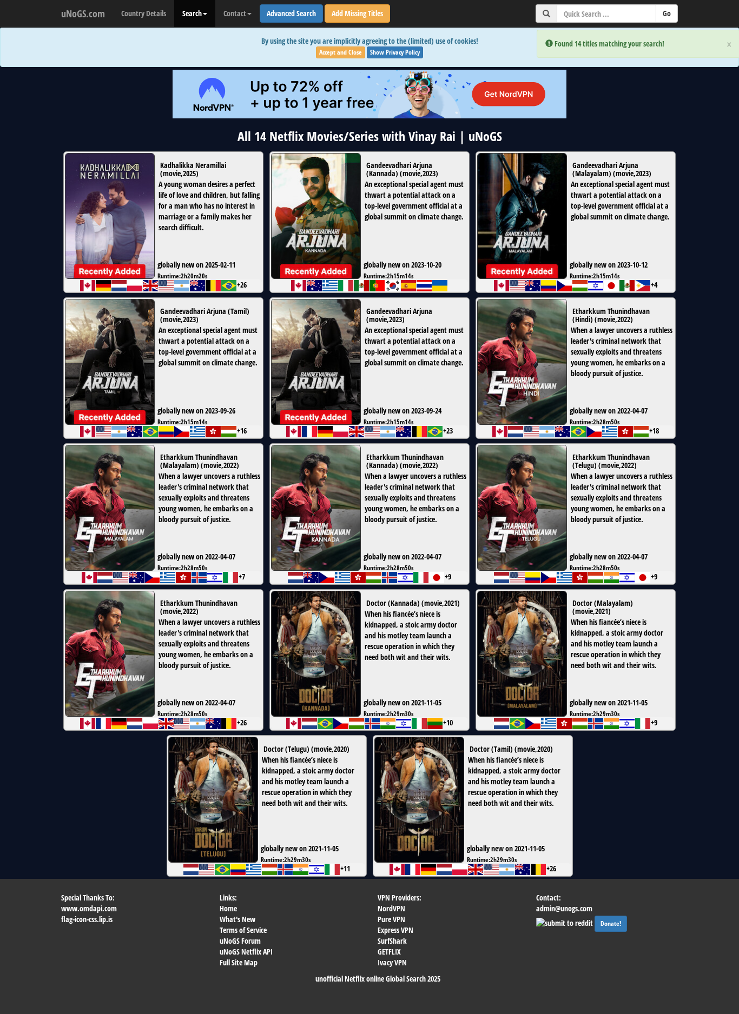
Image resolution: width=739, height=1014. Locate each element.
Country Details (143, 13)
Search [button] (192, 13)
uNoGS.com (83, 13)
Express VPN (395, 930)
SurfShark (392, 941)
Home (228, 908)
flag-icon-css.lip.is (87, 919)
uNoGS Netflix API (246, 951)
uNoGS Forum (240, 941)
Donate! (611, 923)
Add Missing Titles (357, 13)
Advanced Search (291, 13)
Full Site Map (239, 962)
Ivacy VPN (392, 962)
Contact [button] (234, 13)
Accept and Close (340, 52)
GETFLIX (389, 951)
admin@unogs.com (564, 908)
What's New (237, 919)
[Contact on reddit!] (565, 922)
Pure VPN (391, 919)
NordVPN (391, 908)
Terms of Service (243, 930)
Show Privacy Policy (395, 52)
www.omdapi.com (89, 908)
